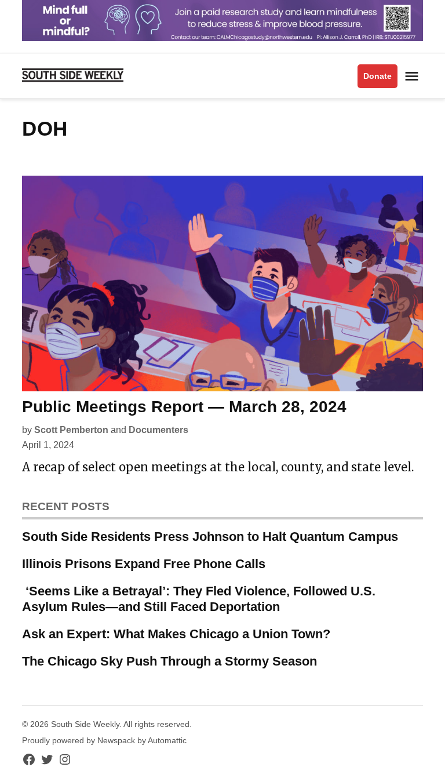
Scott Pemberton (71, 430)
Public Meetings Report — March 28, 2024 (184, 407)
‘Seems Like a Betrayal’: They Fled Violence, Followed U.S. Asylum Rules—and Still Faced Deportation (198, 599)
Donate (377, 76)
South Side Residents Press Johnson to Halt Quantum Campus (210, 536)
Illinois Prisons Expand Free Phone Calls (143, 564)
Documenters (158, 430)
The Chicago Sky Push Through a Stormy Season (169, 661)
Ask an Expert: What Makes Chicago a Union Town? (176, 634)
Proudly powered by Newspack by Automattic (104, 740)
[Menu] (413, 76)
